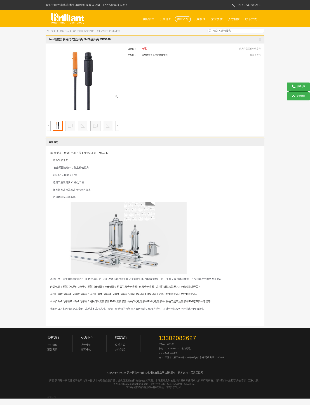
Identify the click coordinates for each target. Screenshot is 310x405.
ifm (51, 152)
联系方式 (120, 344)
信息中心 (87, 337)
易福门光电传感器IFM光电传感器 (145, 301)
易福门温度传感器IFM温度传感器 (107, 301)
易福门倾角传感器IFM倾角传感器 (108, 294)
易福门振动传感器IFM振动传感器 (135, 286)
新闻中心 (86, 349)
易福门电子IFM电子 (74, 286)
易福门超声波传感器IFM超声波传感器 (186, 301)
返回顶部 (301, 96)
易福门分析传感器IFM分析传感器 (68, 301)
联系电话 (301, 86)
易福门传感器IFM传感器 (101, 286)
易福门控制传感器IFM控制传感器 (177, 294)
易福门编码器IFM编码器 (142, 294)
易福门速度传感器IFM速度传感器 (68, 294)
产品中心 (86, 344)
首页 (53, 31)
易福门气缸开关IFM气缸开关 (80, 152)
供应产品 (64, 31)
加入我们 (120, 349)
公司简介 (52, 344)
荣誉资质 (52, 349)
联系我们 (121, 337)
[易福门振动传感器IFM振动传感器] (67, 17)
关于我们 (53, 337)
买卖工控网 (197, 372)
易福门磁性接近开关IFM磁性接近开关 (177, 286)
